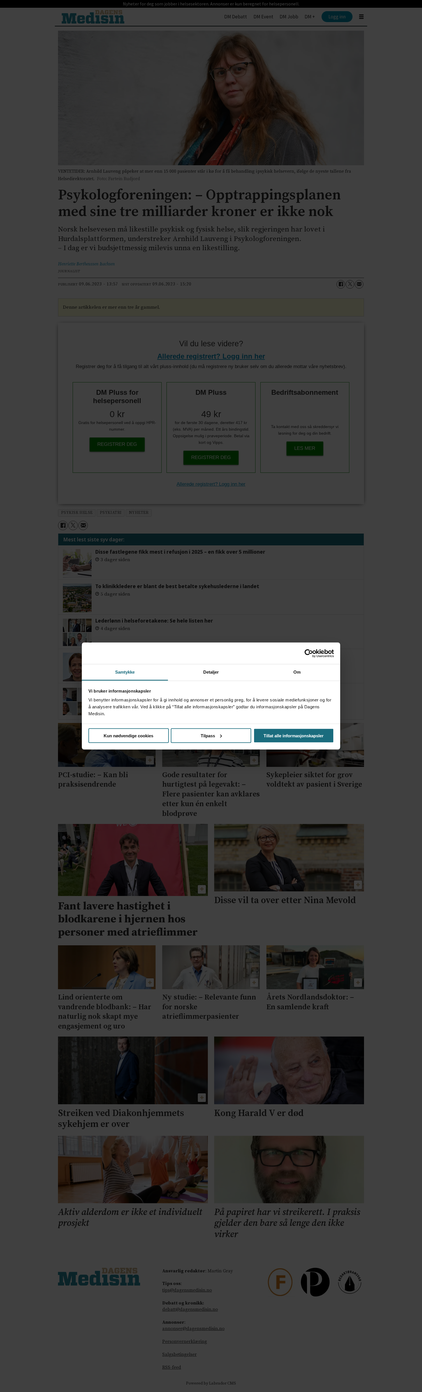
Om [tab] (297, 672)
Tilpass (208, 735)
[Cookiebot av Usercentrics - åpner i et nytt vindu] (309, 653)
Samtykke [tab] (125, 672)
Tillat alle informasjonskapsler (294, 735)
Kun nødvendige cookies (128, 735)
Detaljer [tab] (211, 672)
